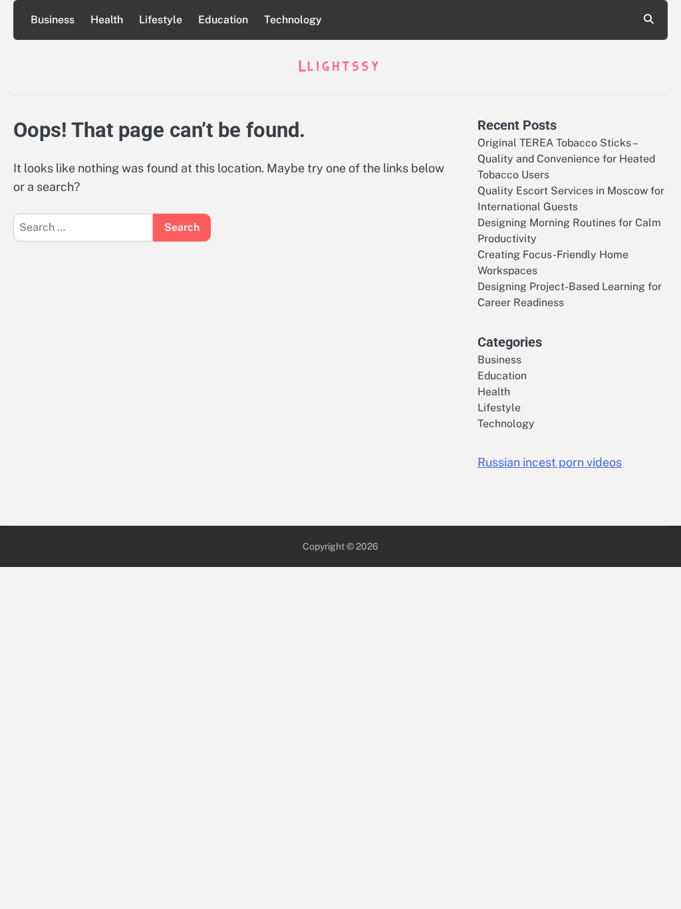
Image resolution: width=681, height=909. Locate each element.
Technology (293, 19)
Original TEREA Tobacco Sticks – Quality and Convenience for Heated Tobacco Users (566, 158)
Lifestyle (160, 19)
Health (106, 19)
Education (223, 19)
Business (52, 19)
